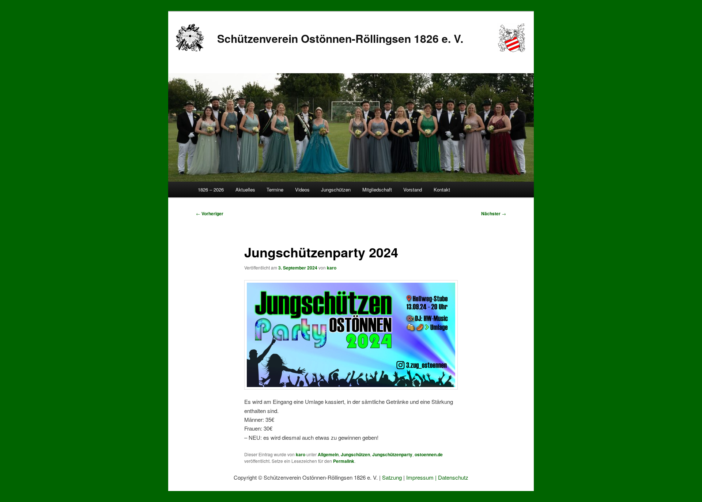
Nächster (493, 213)
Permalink (343, 461)
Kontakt (442, 189)
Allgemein (328, 454)
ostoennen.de (429, 454)
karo (331, 267)
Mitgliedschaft (377, 189)
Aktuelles (245, 189)
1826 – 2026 (211, 189)
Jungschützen (336, 189)
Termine (275, 189)
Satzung (392, 477)
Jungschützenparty (392, 454)
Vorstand (412, 189)
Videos (302, 189)
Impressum (420, 477)
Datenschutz (453, 477)
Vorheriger (209, 213)
